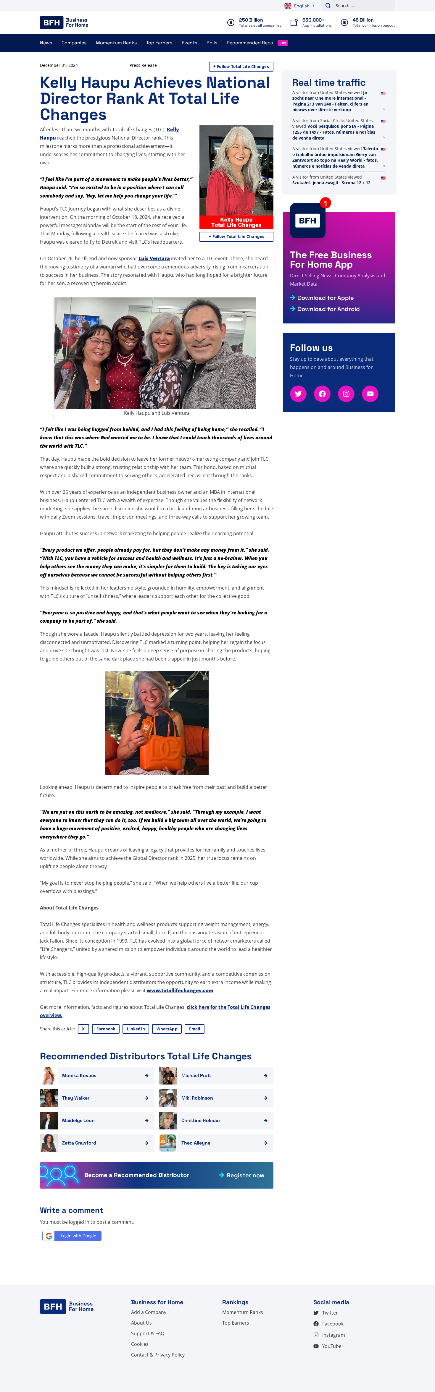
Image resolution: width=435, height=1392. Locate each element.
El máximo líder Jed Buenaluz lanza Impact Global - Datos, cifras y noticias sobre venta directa (333, 101)
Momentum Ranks (116, 43)
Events (189, 43)
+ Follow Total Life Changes (241, 66)
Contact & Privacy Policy (158, 1354)
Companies (74, 43)
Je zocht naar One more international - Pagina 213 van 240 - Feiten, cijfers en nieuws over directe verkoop (330, 151)
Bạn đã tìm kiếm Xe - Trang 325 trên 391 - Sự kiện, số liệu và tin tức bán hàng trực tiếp (334, 126)
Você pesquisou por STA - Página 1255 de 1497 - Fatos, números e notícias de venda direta (333, 182)
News (46, 43)
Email (194, 1029)
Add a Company (148, 1312)
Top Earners (159, 43)
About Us (141, 1323)
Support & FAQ (147, 1333)
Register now (246, 1175)
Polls (212, 43)
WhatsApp (167, 1029)
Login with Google (78, 1236)
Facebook (105, 1029)
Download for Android (329, 309)
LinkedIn (136, 1029)
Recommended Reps (250, 43)
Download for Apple (326, 298)
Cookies (140, 1344)
